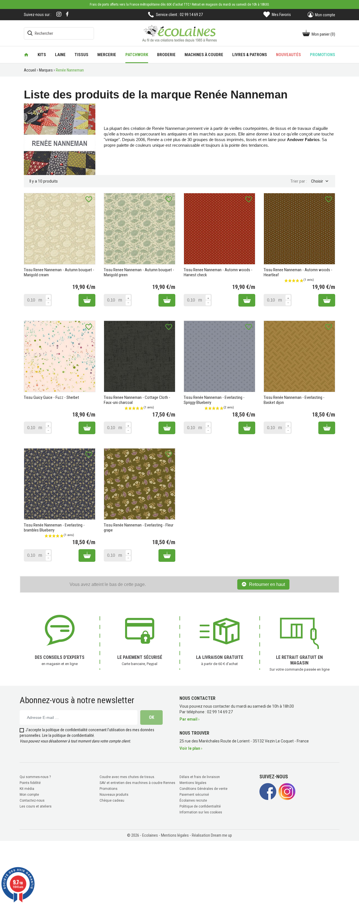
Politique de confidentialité (200, 806)
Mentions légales (193, 783)
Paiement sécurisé (194, 795)
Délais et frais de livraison (200, 777)
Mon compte (29, 795)
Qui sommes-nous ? (35, 777)
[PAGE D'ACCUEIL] (26, 54)
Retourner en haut (267, 584)
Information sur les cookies (201, 812)
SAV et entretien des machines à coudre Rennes (137, 783)
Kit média (27, 789)
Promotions (109, 789)
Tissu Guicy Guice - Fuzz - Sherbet (51, 397)
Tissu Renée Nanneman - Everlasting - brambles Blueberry (54, 528)
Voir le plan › (191, 748)
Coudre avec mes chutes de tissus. (127, 777)
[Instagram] (58, 14)
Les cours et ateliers (36, 806)
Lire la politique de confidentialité (68, 735)
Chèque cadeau (112, 800)
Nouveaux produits (114, 795)
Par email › (189, 719)
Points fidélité (30, 783)
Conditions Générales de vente (203, 789)
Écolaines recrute (193, 800)
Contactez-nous (32, 800)
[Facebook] (67, 14)
